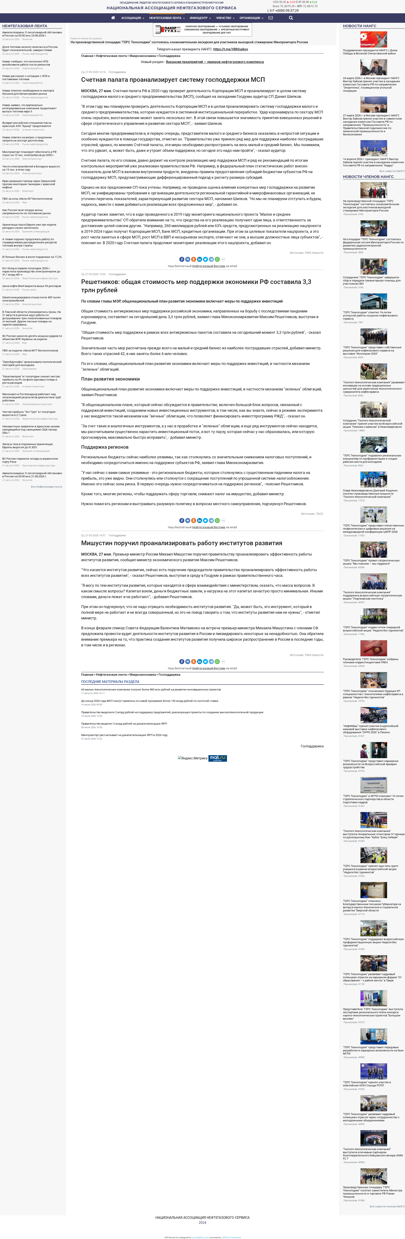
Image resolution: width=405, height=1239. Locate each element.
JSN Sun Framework (231, 1237)
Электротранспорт (32, 158)
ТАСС (319, 513)
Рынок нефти (29, 289)
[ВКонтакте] (187, 259)
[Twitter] (205, 259)
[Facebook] (181, 259)
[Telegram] (211, 259)
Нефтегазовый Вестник (208, 266)
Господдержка (169, 56)
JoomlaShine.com (200, 1237)
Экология (27, 39)
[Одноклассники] (193, 259)
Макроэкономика (143, 56)
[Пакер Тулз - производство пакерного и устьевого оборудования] (202, 29)
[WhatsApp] (217, 259)
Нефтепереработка (32, 68)
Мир (24, 202)
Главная (87, 56)
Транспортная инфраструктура (38, 465)
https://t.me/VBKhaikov (230, 49)
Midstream (28, 191)
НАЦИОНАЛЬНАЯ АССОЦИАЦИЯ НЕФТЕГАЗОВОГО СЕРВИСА (202, 1218)
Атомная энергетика (33, 129)
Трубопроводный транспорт (37, 404)
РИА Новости (314, 252)
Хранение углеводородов (36, 231)
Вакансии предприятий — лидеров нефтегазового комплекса (215, 62)
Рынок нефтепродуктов (35, 53)
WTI (299, 6)
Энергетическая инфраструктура (40, 278)
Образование (29, 368)
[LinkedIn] (199, 259)
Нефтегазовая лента (111, 56)
